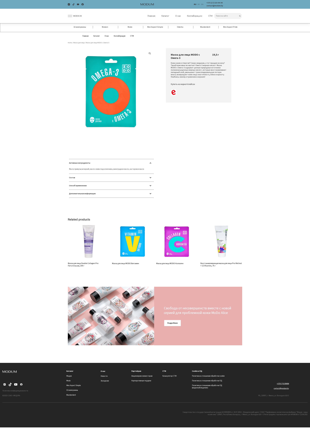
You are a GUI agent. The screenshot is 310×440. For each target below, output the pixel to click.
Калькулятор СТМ (169, 376)
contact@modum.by (281, 388)
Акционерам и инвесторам (141, 376)
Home (70, 43)
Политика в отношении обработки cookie (208, 376)
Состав (72, 177)
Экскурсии (105, 381)
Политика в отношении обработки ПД (207, 380)
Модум (69, 376)
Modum (105, 27)
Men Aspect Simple (155, 27)
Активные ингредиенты (79, 163)
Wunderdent (205, 27)
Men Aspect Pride (230, 27)
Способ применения (78, 185)
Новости (104, 376)
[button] (111, 163)
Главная (151, 16)
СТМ (210, 16)
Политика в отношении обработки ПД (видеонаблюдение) (207, 386)
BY (199, 4)
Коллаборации (194, 16)
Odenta (180, 27)
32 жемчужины (80, 27)
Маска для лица (79, 43)
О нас (178, 16)
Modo (130, 27)
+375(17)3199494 (283, 383)
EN (202, 4)
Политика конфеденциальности (15, 391)
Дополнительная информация (82, 193)
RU (195, 4)
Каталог (165, 16)
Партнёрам (136, 371)
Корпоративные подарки (141, 380)
